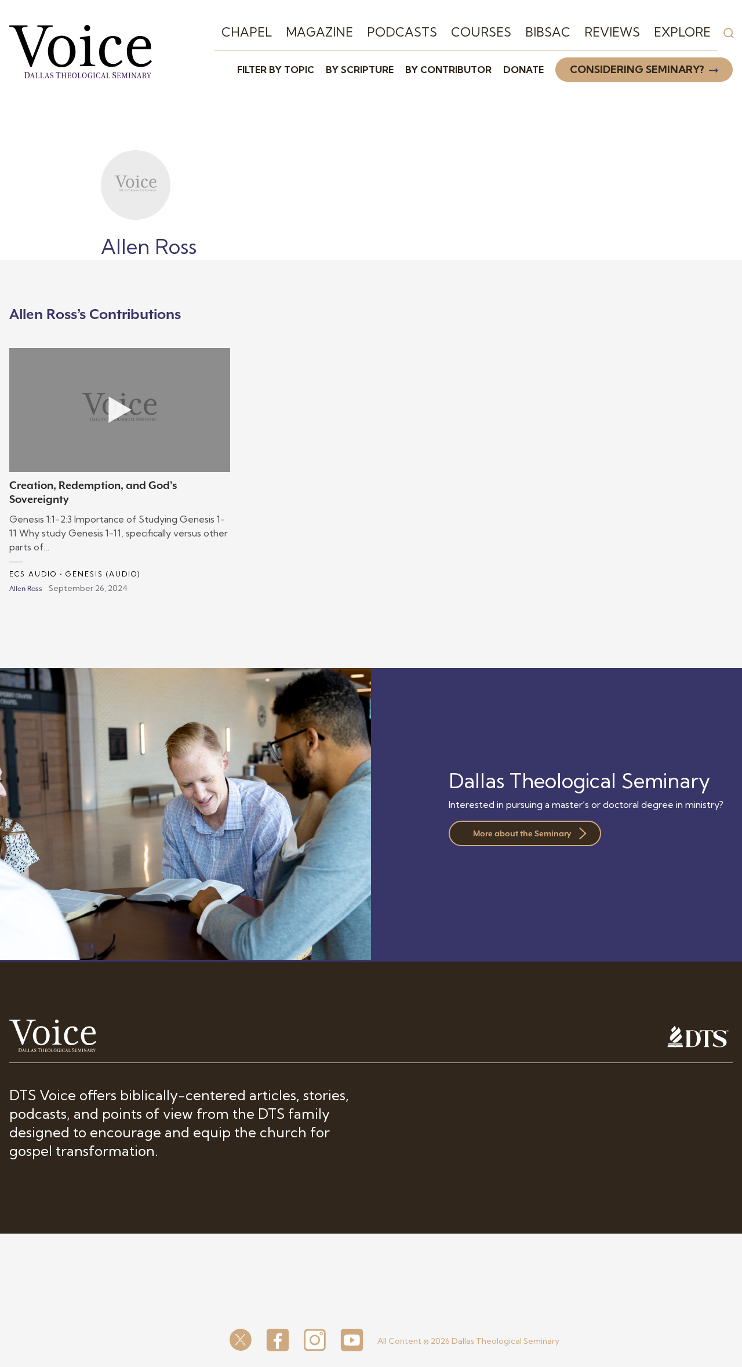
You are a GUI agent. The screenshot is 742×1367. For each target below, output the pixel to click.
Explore (682, 31)
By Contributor (448, 69)
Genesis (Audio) (103, 574)
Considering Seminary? (637, 69)
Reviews (612, 31)
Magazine (319, 31)
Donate (523, 69)
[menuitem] (246, 32)
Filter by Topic (275, 69)
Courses (481, 31)
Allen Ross (25, 589)
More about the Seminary (522, 833)
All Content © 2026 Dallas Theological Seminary (468, 1341)
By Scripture (360, 69)
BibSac (547, 31)
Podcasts (402, 31)
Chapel (246, 31)
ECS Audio (33, 574)
